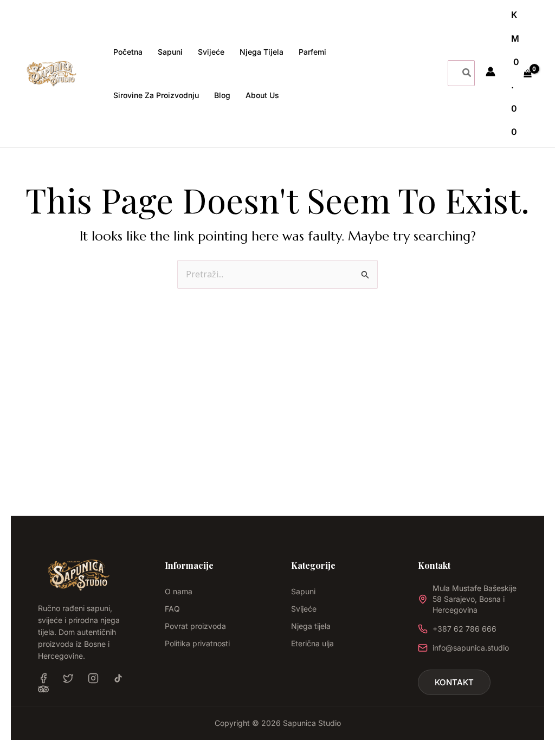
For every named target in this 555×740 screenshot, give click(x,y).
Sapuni (303, 591)
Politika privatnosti (197, 643)
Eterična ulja (312, 643)
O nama (178, 591)
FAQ (172, 608)
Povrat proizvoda (195, 626)
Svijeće (304, 608)
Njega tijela (311, 626)
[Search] (467, 73)
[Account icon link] (490, 71)
